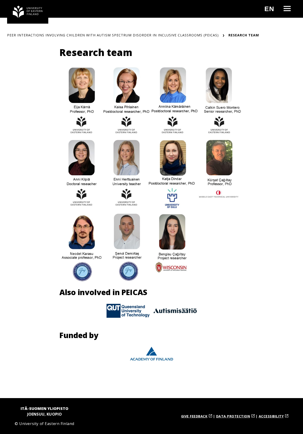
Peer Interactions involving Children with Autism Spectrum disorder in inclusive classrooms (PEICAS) (113, 35)
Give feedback (194, 416)
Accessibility (271, 416)
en (271, 10)
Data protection (233, 416)
